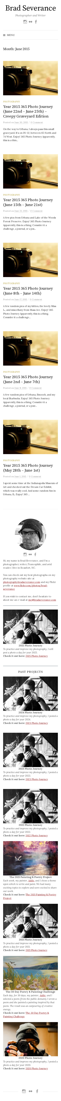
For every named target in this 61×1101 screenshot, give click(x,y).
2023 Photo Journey (37, 723)
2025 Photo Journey (37, 655)
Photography (11, 101)
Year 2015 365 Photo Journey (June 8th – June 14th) (28, 291)
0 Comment (37, 122)
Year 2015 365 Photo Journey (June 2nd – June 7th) (28, 379)
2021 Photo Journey (36, 950)
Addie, (31, 880)
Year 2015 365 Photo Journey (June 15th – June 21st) (28, 202)
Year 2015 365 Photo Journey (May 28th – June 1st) (28, 468)
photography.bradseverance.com (21, 582)
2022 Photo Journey (37, 835)
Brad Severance (30, 8)
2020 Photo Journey (37, 1068)
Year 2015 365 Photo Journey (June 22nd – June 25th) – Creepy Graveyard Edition (28, 111)
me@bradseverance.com (42, 599)
